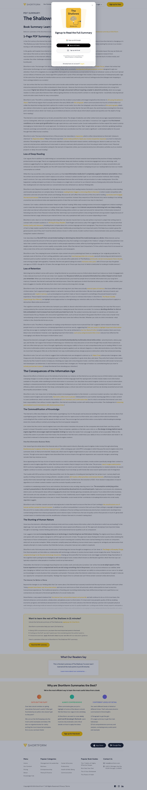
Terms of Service (69, 57)
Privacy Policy (78, 57)
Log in (82, 63)
